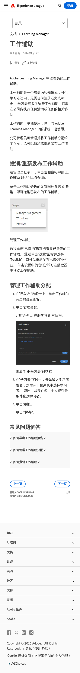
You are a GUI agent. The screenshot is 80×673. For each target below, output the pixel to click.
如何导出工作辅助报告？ (29, 438)
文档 (13, 34)
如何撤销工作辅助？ (26, 462)
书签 (17, 62)
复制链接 (32, 62)
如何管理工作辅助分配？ (29, 450)
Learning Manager (35, 34)
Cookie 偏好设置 (19, 655)
